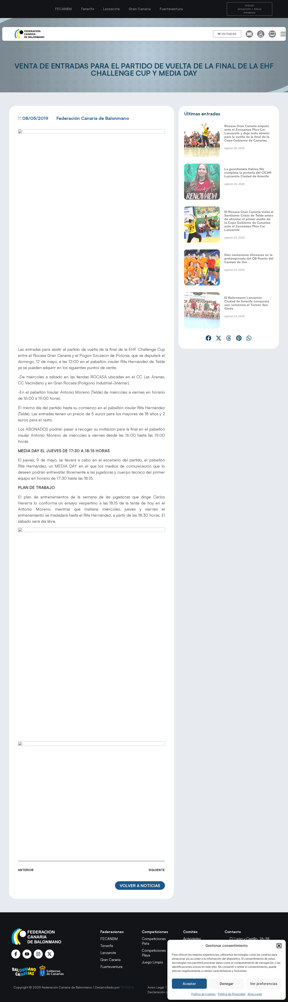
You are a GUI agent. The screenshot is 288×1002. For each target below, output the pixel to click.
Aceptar (189, 983)
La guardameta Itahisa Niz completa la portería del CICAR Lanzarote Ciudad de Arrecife (247, 172)
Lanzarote (111, 9)
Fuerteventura (171, 9)
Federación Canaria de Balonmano (92, 118)
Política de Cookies (203, 994)
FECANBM (63, 9)
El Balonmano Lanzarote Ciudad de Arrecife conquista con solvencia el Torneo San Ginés (246, 303)
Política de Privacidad (231, 994)
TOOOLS (127, 987)
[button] (279, 945)
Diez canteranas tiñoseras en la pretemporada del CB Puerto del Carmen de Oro (248, 258)
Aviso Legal (255, 994)
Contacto (233, 931)
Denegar (227, 983)
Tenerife (87, 9)
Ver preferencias (263, 983)
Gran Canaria (140, 9)
